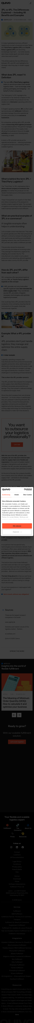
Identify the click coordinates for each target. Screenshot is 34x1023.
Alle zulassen (17, 526)
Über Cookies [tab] (27, 494)
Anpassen (16, 532)
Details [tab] (17, 494)
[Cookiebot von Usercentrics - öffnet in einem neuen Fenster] (24, 489)
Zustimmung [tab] (6, 494)
